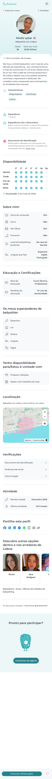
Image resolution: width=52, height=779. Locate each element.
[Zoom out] (44, 416)
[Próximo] (48, 569)
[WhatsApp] (24, 527)
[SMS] (29, 527)
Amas (18, 589)
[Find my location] (44, 423)
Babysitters (8, 589)
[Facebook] (5, 527)
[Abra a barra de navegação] (47, 3)
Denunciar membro (14, 606)
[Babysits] (9, 4)
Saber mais (30, 148)
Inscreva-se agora (26, 660)
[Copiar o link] (38, 527)
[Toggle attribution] (46, 440)
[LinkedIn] (14, 527)
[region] (26, 425)
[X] (10, 527)
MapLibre (28, 440)
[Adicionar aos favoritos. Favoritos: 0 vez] (47, 774)
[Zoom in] (44, 411)
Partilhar (44, 10)
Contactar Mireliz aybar (21, 774)
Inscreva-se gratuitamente (35, 606)
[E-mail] (34, 527)
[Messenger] (19, 527)
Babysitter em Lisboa (26, 42)
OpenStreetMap (39, 440)
